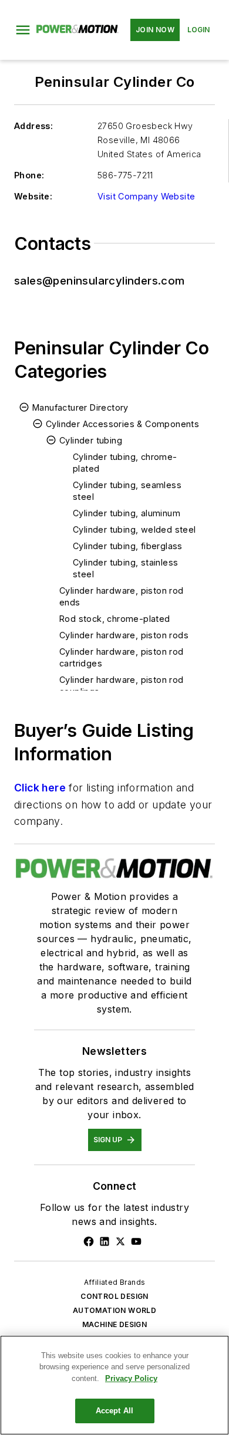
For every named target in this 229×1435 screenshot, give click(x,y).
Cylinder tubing (90, 440)
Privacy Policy (131, 1378)
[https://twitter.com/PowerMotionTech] (120, 1241)
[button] (23, 30)
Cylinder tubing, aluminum (126, 513)
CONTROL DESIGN (114, 1296)
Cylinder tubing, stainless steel (125, 568)
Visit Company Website (146, 196)
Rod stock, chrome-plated (114, 619)
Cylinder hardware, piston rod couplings (121, 685)
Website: (33, 196)
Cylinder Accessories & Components (122, 424)
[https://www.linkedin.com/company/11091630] (104, 1241)
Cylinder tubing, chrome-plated (125, 462)
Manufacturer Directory (80, 407)
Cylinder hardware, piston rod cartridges (121, 657)
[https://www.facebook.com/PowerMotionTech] (89, 1241)
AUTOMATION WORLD (114, 1310)
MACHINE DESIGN (114, 1324)
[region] (114, 1385)
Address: (33, 126)
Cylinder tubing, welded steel (134, 529)
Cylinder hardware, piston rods (123, 635)
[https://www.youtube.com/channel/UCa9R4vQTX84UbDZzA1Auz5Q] (136, 1241)
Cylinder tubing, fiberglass (128, 546)
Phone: (29, 175)
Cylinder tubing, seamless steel (127, 491)
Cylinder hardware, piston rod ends (121, 596)
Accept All (114, 1410)
